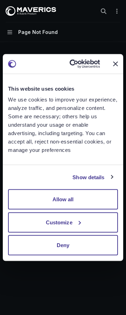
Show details (88, 177)
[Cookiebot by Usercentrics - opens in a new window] (74, 64)
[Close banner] (115, 63)
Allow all (63, 199)
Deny (63, 245)
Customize (59, 222)
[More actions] (116, 11)
